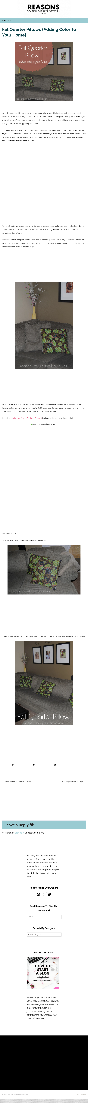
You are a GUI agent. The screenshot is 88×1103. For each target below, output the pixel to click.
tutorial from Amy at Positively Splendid (26, 418)
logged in (19, 832)
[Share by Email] (75, 763)
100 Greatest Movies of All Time (18, 782)
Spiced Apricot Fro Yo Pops (72, 782)
